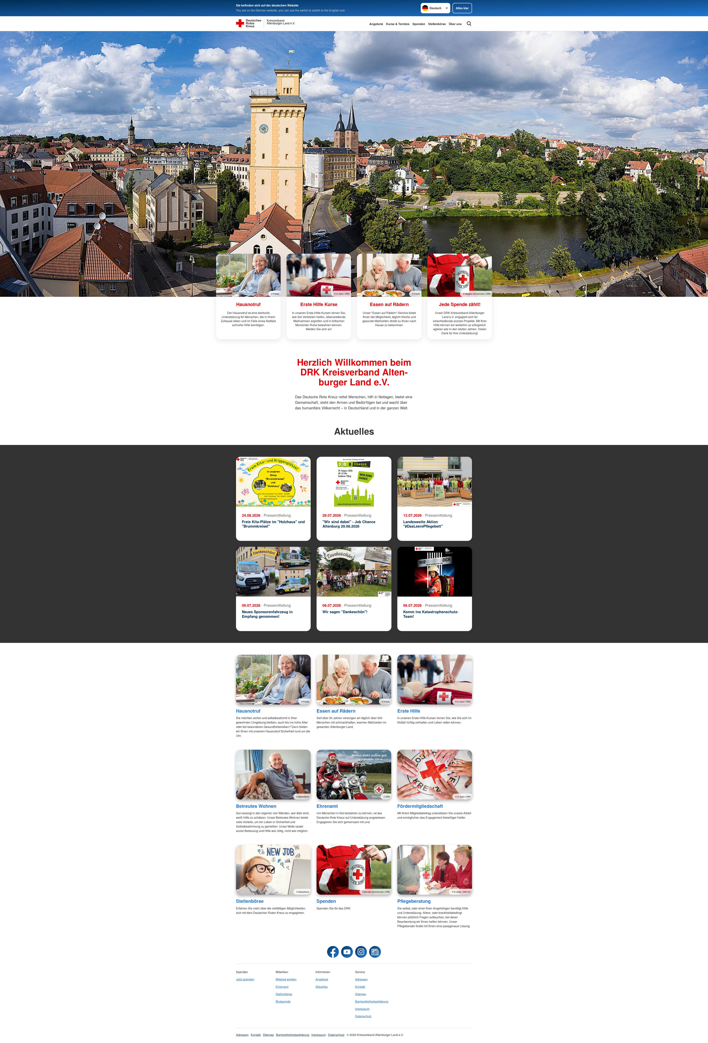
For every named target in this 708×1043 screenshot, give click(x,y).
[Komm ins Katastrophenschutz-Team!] (434, 572)
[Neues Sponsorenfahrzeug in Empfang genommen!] (273, 572)
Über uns (455, 24)
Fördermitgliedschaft (420, 806)
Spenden (418, 24)
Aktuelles (321, 987)
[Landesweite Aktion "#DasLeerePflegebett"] (434, 482)
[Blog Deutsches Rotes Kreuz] (375, 952)
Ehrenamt (327, 806)
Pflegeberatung (414, 901)
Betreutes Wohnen (256, 806)
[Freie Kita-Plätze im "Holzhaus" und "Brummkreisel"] (273, 482)
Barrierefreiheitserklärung (371, 1001)
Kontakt (360, 987)
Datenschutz (363, 1016)
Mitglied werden (286, 979)
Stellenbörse (437, 24)
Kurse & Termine (397, 24)
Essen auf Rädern (336, 710)
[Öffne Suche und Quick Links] (469, 24)
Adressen (361, 979)
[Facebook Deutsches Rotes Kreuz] (333, 952)
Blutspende (283, 1001)
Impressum (362, 1009)
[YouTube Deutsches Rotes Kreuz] (347, 952)
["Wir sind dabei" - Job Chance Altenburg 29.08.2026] (354, 482)
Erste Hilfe (408, 710)
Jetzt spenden (245, 979)
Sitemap (360, 994)
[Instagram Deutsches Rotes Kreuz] (361, 952)
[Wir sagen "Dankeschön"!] (354, 572)
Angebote (376, 24)
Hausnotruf (248, 710)
